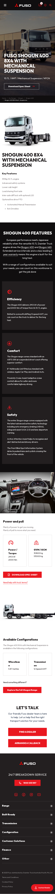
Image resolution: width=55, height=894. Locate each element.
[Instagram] (31, 794)
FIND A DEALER (27, 731)
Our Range (12, 98)
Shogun (20, 98)
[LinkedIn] (16, 794)
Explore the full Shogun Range (22, 690)
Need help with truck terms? (15, 582)
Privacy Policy (7, 886)
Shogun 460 (45, 247)
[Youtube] (39, 794)
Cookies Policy (7, 882)
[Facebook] (24, 794)
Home (4, 98)
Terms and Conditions (10, 877)
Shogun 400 (30, 98)
